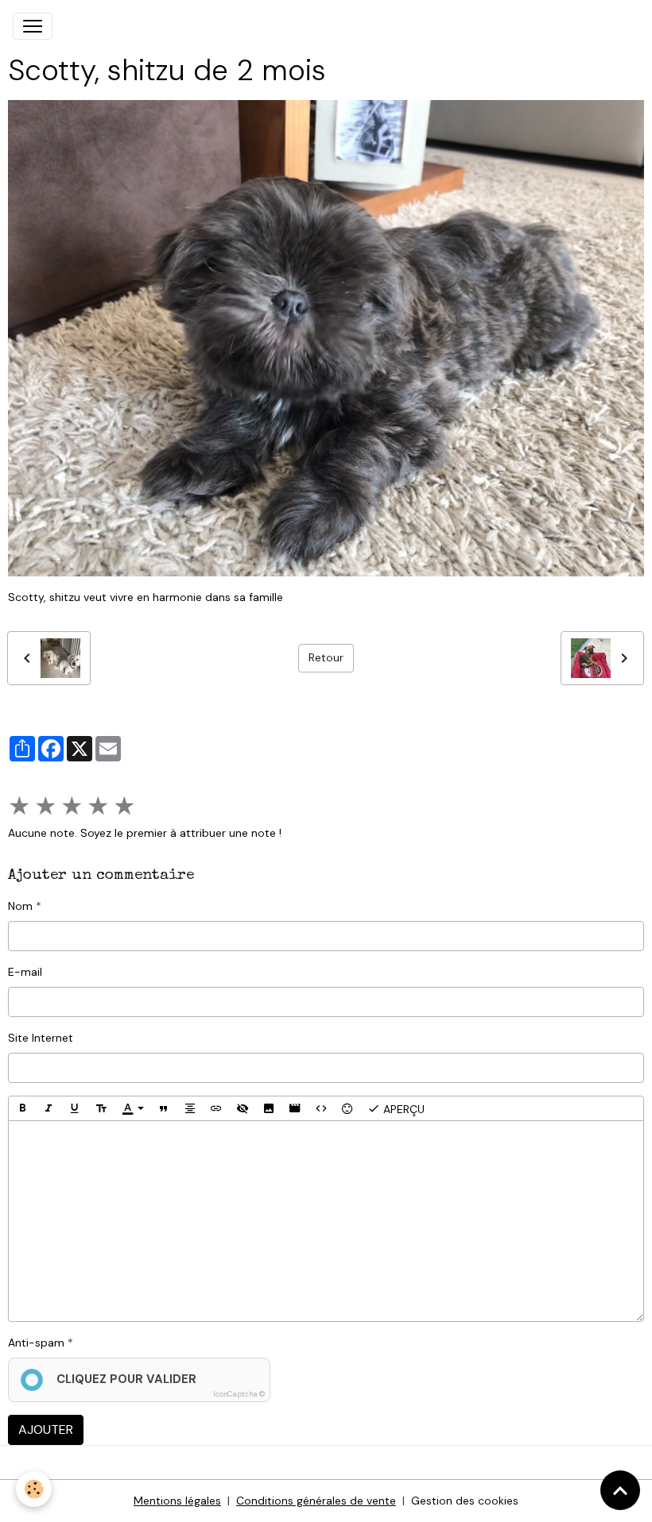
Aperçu (402, 1109)
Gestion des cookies (464, 1500)
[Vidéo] (295, 1108)
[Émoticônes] (347, 1108)
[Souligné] (74, 1108)
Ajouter (45, 1429)
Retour (326, 657)
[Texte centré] (190, 1108)
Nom (20, 906)
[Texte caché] (242, 1108)
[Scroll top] (620, 1490)
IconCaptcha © (239, 1394)
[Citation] (163, 1108)
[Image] (268, 1108)
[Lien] (216, 1108)
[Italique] (48, 1108)
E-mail (25, 972)
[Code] (321, 1108)
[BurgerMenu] (32, 26)
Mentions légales (177, 1500)
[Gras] (22, 1108)
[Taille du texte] (100, 1108)
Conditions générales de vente (316, 1500)
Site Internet (40, 1038)
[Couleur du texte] (132, 1108)
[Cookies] (34, 1489)
